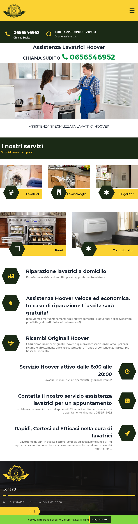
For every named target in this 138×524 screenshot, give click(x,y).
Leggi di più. (82, 519)
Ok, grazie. (100, 519)
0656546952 (91, 57)
